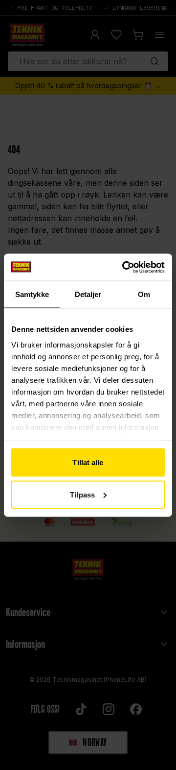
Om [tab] (144, 294)
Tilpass (82, 494)
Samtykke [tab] (32, 294)
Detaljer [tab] (88, 294)
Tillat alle (87, 462)
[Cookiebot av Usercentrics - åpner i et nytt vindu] (124, 267)
